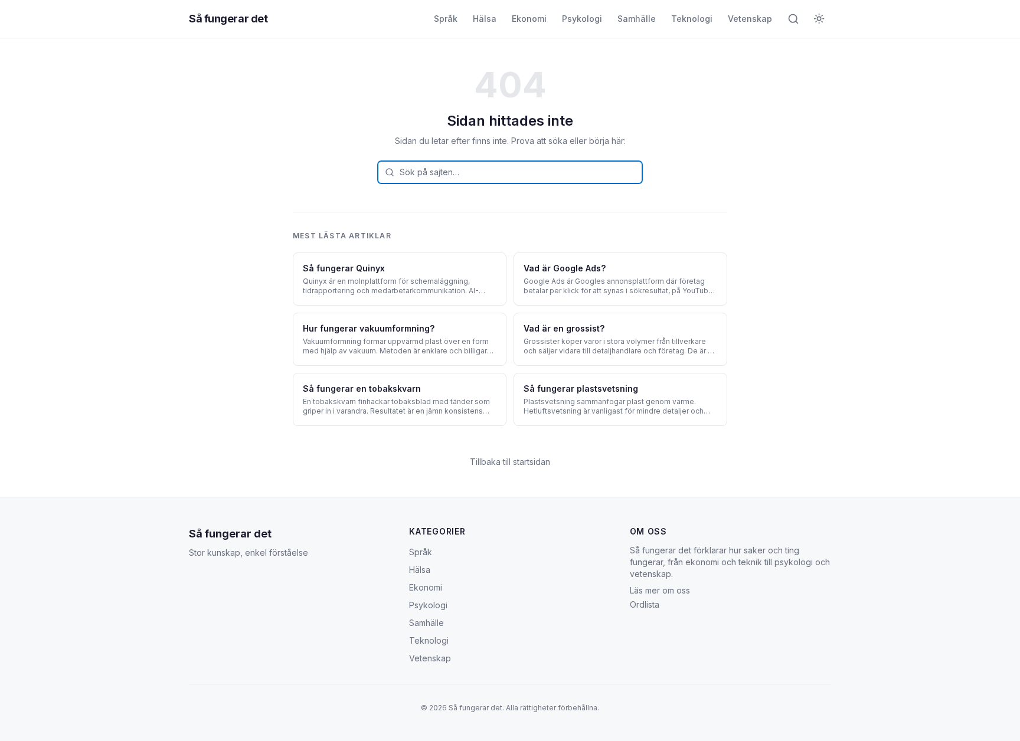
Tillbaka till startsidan (510, 462)
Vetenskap (750, 19)
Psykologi (582, 19)
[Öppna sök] (793, 19)
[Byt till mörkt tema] (819, 19)
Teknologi (691, 19)
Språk (445, 19)
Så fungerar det (228, 18)
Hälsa (484, 19)
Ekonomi (529, 19)
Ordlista (644, 604)
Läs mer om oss (660, 590)
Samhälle (636, 19)
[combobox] (510, 172)
